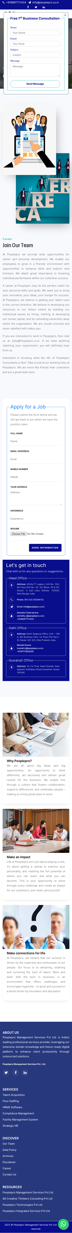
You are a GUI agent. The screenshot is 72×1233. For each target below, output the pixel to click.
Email (13, 38)
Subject (14, 49)
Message (15, 60)
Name (13, 27)
